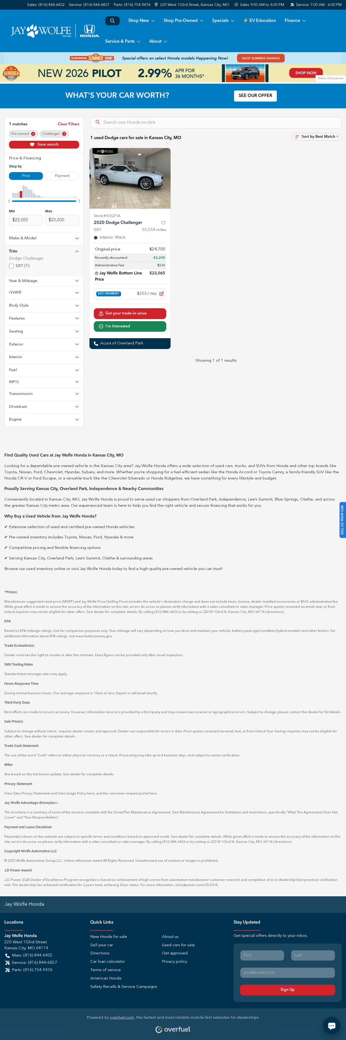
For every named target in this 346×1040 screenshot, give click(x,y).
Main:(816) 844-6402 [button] (32, 956)
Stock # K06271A (107, 216)
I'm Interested (117, 326)
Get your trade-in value (126, 313)
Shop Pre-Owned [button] (181, 21)
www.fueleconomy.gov (94, 636)
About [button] (155, 41)
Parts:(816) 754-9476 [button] (32, 970)
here (91, 793)
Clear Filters (68, 124)
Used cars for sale (178, 945)
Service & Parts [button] (120, 41)
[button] (192, 5)
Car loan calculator (107, 962)
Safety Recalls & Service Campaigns (123, 987)
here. (153, 793)
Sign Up (288, 990)
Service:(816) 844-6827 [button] (34, 963)
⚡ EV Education (259, 21)
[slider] (9, 201)
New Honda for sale (108, 937)
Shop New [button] (138, 21)
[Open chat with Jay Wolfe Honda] (332, 1026)
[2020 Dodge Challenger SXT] (130, 178)
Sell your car (101, 945)
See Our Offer (255, 96)
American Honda (105, 979)
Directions (99, 953)
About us (170, 937)
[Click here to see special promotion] (173, 58)
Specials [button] (220, 21)
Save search (47, 144)
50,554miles (154, 230)
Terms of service (105, 970)
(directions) (274, 612)
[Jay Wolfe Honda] (55, 31)
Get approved (175, 953)
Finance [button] (292, 21)
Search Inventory (112, 20)
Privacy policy (174, 962)
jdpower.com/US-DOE (200, 885)
